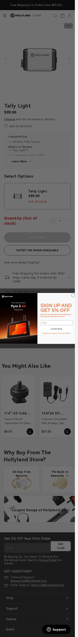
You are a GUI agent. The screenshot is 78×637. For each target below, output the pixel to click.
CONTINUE (56, 328)
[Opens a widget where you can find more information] (56, 630)
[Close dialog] (73, 295)
